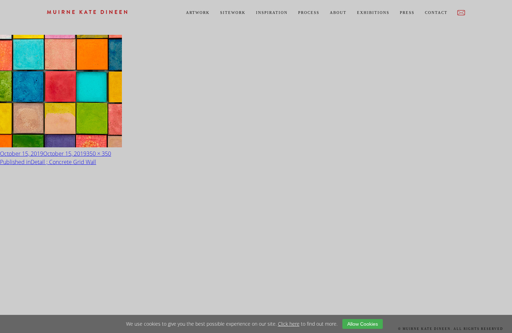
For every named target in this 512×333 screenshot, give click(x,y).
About (338, 12)
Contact (436, 12)
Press (407, 12)
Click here (289, 323)
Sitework (233, 12)
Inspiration (272, 12)
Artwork (198, 12)
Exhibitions (373, 12)
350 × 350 (98, 153)
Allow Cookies (362, 324)
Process (308, 12)
